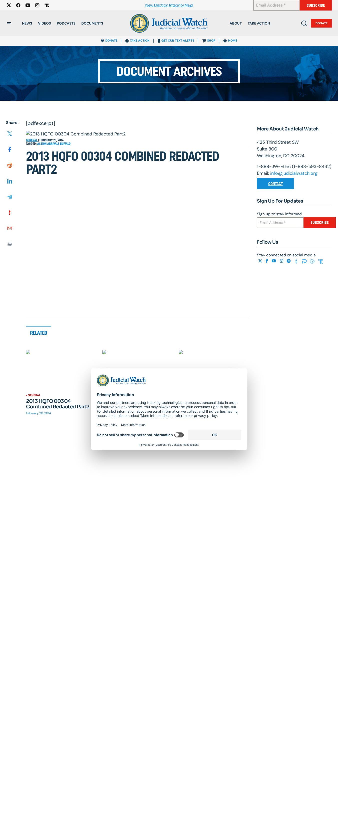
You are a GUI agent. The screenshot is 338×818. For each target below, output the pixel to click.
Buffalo (65, 143)
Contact (275, 183)
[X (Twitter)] (260, 261)
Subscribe (316, 5)
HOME (232, 41)
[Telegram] (289, 261)
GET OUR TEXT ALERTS (177, 41)
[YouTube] (274, 261)
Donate (321, 23)
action (42, 143)
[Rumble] (313, 261)
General (32, 140)
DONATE (111, 41)
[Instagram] (281, 261)
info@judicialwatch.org (293, 173)
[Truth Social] (320, 261)
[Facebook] (267, 261)
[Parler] (305, 261)
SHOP (211, 41)
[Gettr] (297, 261)
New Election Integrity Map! (169, 5)
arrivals (53, 143)
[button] (9, 23)
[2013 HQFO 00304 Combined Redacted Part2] (61, 370)
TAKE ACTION (140, 41)
